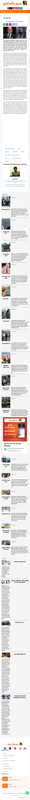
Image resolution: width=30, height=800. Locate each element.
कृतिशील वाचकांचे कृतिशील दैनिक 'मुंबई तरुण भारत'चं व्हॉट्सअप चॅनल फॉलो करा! (15, 449)
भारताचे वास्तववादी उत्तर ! (5, 465)
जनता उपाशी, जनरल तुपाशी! (6, 277)
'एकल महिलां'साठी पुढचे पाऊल (20, 654)
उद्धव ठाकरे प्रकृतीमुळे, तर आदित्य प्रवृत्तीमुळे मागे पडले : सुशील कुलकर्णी (19, 581)
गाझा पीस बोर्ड (15, 151)
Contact (5, 771)
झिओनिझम (7, 151)
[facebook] (8, 8)
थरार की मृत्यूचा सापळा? (6, 255)
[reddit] (21, 8)
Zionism (7, 158)
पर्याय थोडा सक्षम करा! (6, 514)
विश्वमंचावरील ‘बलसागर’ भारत (6, 366)
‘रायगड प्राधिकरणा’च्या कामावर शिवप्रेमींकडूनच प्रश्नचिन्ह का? (20, 696)
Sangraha (26, 797)
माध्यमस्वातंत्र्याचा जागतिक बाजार (6, 411)
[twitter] (11, 8)
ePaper (11, 12)
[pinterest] (13, 8)
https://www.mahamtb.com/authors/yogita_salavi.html (15, 181)
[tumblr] (19, 8)
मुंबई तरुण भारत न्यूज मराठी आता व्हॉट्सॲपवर (12, 445)
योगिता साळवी (20, 21)
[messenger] (17, 8)
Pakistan (7, 161)
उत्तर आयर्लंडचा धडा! (6, 343)
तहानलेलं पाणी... (6, 299)
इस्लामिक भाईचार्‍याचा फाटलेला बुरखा (6, 548)
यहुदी (19, 148)
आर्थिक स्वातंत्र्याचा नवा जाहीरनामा (6, 531)
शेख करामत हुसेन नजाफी (9, 148)
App (7, 12)
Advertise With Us (8, 768)
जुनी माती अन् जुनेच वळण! (6, 481)
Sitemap (5, 758)
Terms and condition (8, 756)
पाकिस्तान (23, 151)
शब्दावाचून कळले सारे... (6, 232)
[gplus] (15, 8)
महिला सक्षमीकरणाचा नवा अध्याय (6, 497)
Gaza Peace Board (16, 158)
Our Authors (6, 766)
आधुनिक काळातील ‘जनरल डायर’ (5, 388)
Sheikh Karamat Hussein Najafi (12, 155)
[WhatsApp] (4, 24)
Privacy (5, 753)
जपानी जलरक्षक (6, 321)
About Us (5, 764)
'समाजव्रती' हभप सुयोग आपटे (19, 561)
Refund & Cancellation (9, 760)
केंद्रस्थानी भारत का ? (6, 210)
